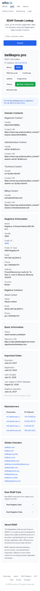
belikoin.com (10, 457)
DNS (18, 6)
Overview (7, 576)
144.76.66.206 (30, 417)
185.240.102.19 (21, 63)
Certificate (26, 73)
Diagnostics (22, 79)
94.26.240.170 (30, 421)
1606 (7, 243)
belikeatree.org (11, 474)
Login (30, 11)
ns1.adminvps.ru (13, 417)
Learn (15, 576)
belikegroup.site (11, 454)
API (35, 576)
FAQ (11, 580)
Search (20, 43)
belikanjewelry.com (13, 481)
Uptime (25, 6)
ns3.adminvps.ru (13, 426)
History (9, 84)
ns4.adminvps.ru (13, 421)
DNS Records (12, 73)
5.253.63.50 (29, 426)
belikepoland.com (12, 461)
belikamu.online (11, 477)
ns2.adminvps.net (13, 430)
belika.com (9, 451)
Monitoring (20, 11)
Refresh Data (11, 90)
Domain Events (8, 11)
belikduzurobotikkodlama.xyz (17, 464)
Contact (27, 580)
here (23, 103)
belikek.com (10, 447)
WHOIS (5, 6)
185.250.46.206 (30, 430)
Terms (18, 580)
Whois (9, 67)
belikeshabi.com (11, 467)
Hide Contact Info (26, 84)
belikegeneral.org (12, 471)
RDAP (12, 6)
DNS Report (26, 576)
